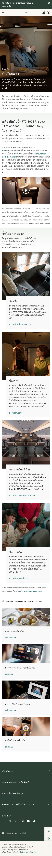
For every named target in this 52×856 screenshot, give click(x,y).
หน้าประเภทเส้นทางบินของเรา (31, 591)
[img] (49, 3)
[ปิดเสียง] (7, 201)
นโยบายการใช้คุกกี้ (28, 852)
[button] (10, 637)
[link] (28, 312)
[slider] (3, 198)
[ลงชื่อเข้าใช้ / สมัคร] (48, 12)
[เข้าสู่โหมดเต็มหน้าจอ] (48, 201)
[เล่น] (26, 190)
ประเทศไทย (12, 833)
